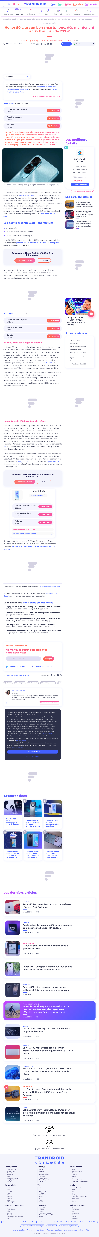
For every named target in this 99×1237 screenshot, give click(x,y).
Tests (60, 4)
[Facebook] (43, 1162)
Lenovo (74, 1175)
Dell (73, 1173)
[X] (35, 1162)
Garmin (9, 1213)
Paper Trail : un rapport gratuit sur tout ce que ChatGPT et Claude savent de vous (47, 968)
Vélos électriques (77, 1205)
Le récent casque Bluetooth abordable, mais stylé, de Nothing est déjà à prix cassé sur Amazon (84, 204)
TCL (40, 1198)
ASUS (41, 1169)
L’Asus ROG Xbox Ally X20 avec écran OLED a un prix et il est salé (47, 1030)
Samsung (42, 1195)
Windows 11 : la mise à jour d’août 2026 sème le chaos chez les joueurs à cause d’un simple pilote (48, 1071)
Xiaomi (9, 1182)
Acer (73, 1169)
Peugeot (9, 1196)
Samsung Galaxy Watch (15, 1217)
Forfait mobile (91, 4)
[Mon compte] (19, 4)
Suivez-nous (66, 44)
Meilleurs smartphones (78, 346)
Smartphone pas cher (78, 353)
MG (8, 1195)
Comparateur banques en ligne (32, 1226)
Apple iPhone (11, 1169)
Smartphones (49, 683)
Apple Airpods (76, 1188)
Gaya (73, 1211)
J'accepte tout (34, 752)
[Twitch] (55, 1162)
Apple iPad (42, 1208)
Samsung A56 (75, 340)
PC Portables (76, 1167)
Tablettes (42, 1205)
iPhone (49, 363)
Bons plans (78, 4)
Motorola (10, 1175)
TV (39, 1185)
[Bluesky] (63, 1162)
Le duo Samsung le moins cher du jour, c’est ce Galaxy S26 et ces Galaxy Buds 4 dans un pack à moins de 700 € (33, 620)
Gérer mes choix (32, 756)
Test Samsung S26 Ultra (69, 1226)
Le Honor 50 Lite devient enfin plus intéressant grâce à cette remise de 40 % (32, 854)
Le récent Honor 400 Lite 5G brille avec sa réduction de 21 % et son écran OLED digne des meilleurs (52, 854)
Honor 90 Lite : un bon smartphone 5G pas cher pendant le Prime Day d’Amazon (52, 823)
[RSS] (47, 1162)
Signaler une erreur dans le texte (16, 675)
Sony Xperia (11, 1180)
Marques (21, 683)
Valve (41, 1182)
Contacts (40, 1230)
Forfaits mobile (75, 350)
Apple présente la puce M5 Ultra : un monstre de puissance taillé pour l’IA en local (47, 926)
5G (4, 446)
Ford (8, 1193)
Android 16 (92, 1222)
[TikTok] (59, 1162)
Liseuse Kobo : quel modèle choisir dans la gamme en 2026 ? (45, 947)
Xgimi (41, 1200)
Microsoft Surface (78, 1180)
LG (40, 1189)
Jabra (73, 1191)
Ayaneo (41, 1171)
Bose (73, 1189)
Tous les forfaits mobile (82, 192)
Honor (9, 683)
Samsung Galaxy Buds (79, 1196)
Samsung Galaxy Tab (46, 1215)
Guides (68, 4)
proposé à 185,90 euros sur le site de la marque (36, 243)
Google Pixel (11, 1171)
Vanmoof (75, 1218)
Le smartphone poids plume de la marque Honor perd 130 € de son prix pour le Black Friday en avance (13, 854)
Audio (72, 1185)
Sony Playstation (45, 1180)
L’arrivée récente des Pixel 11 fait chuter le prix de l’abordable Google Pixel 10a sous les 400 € (33, 614)
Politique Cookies (54, 1230)
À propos (31, 1230)
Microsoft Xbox (44, 1175)
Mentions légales (17, 1230)
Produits (34, 683)
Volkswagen (11, 1202)
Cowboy (74, 1208)
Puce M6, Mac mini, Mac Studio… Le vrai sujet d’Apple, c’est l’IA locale (47, 906)
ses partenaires (21, 741)
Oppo (8, 1176)
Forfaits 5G (74, 343)
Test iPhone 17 (62, 1222)
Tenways (74, 1217)
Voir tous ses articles (48, 703)
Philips (41, 1193)
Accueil (6, 19)
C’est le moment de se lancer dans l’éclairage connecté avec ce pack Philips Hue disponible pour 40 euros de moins (84, 225)
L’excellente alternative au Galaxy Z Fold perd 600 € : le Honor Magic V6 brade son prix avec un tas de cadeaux (33, 632)
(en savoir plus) (46, 733)
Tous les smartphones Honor (24, 534)
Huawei (9, 1173)
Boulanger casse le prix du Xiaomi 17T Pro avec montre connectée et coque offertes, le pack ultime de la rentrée (31, 626)
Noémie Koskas (18, 691)
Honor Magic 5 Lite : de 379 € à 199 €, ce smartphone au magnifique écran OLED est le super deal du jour (32, 823)
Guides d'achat (29, 943)
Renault (9, 1198)
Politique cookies (17, 748)
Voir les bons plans (45, 96)
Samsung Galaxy (12, 1178)
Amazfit (9, 1208)
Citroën (9, 1191)
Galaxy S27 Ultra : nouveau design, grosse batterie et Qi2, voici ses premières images (46, 988)
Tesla (8, 1200)
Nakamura (75, 1215)
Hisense (41, 1188)
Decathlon (75, 1210)
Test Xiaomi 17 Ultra (78, 1222)
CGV (87, 1230)
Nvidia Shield (43, 1178)
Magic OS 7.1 (23, 461)
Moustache (75, 1213)
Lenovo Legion (44, 1173)
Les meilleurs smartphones (24, 529)
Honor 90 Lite (9, 104)
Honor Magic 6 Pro (27, 195)
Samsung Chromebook (79, 1182)
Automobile (10, 1185)
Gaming (41, 1167)
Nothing (74, 1195)
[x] (6, 703)
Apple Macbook (77, 1171)
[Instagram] (39, 1162)
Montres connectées (14, 1205)
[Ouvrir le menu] (4, 4)
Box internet (74, 361)
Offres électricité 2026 (78, 364)
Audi (8, 1188)
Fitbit (8, 1211)
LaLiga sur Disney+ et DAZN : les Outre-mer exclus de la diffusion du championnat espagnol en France (49, 1113)
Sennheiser (75, 1198)
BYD (8, 1189)
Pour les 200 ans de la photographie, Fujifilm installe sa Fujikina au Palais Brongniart (13, 822)
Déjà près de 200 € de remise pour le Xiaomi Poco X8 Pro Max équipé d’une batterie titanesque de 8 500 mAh (33, 608)
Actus (53, 4)
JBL (73, 1193)
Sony (41, 1196)
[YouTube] (51, 1162)
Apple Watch (11, 1210)
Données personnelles (73, 1230)
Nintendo (42, 1176)
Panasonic (42, 1191)
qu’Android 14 (53, 461)
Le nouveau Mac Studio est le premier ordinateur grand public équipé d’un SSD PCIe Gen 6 (48, 1050)
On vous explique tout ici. (49, 587)
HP (73, 1178)
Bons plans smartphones (29, 19)
